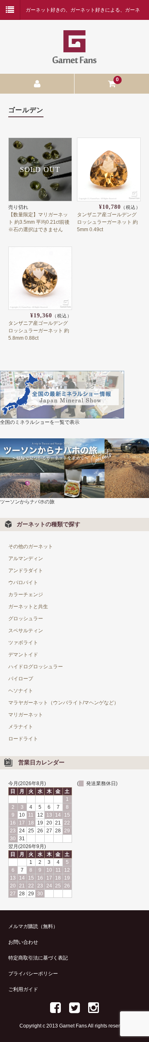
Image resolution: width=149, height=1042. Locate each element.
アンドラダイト (25, 570)
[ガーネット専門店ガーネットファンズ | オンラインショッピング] (74, 58)
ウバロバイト (23, 582)
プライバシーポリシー (33, 974)
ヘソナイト (20, 691)
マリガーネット (25, 715)
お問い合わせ (23, 942)
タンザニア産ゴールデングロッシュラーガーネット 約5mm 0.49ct (107, 222)
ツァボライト (23, 643)
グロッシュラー (25, 618)
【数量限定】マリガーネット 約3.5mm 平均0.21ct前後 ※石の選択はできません (41, 222)
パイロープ (20, 679)
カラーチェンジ (25, 594)
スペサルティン (25, 630)
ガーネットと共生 (28, 606)
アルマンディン (25, 558)
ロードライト (23, 739)
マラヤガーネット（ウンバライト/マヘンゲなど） (63, 703)
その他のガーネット (30, 546)
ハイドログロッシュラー (35, 667)
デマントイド (23, 655)
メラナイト (20, 727)
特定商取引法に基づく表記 (38, 958)
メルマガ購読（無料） (33, 926)
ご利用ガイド (23, 989)
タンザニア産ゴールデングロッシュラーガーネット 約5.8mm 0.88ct (38, 330)
